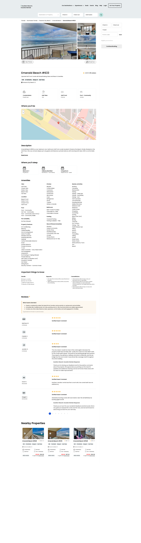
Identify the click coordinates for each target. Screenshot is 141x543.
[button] (101, 15)
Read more (24, 155)
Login (105, 5)
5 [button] (61, 413)
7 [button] (67, 413)
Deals (86, 5)
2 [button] (52, 413)
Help (100, 5)
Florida (23, 20)
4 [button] (58, 413)
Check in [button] (64, 15)
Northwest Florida (32, 20)
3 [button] (55, 413)
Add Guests (89, 15)
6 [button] (64, 413)
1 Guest (104, 30)
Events (92, 5)
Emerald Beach (56, 20)
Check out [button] (77, 15)
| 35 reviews (92, 73)
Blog (96, 5)
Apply (120, 34)
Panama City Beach (45, 20)
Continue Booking (111, 46)
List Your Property (114, 5)
